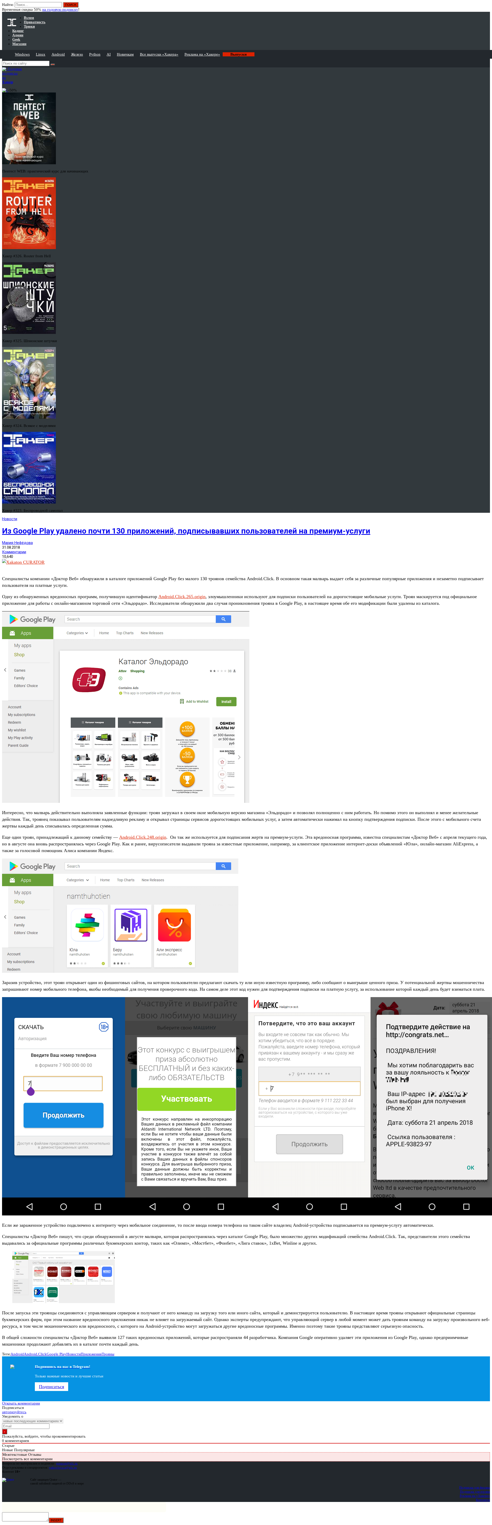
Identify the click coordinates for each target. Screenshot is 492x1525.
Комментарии (14, 552)
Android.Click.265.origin (182, 596)
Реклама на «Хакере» (202, 54)
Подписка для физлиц (474, 1487)
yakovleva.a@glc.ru (63, 1467)
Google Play (56, 1354)
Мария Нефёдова (17, 542)
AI (109, 54)
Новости (9, 519)
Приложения (91, 1354)
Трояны (108, 1354)
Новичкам (125, 54)
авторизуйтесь (14, 1412)
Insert (56, 1520)
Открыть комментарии (21, 1403)
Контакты (483, 1500)
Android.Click (35, 1354)
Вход (486, 7)
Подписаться (51, 1386)
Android (58, 54)
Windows (22, 54)
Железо (77, 54)
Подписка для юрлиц (475, 1491)
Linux (40, 54)
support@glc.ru (67, 1463)
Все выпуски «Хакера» (159, 54)
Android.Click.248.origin (142, 837)
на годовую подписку (60, 9)
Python (94, 54)
